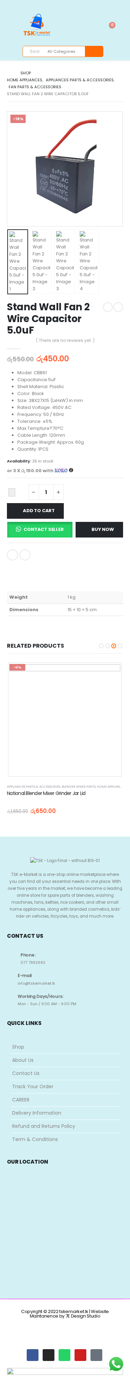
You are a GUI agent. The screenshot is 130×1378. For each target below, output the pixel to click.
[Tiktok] (85, 4)
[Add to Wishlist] (11, 492)
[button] (15, 169)
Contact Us (26, 1073)
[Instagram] (74, 4)
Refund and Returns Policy (43, 1126)
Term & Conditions (35, 1139)
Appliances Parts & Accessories (33, 786)
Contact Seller (43, 529)
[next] (118, 307)
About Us (23, 1060)
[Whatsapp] (64, 1355)
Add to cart (39, 510)
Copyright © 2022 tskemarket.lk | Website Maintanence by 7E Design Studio (65, 1313)
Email (25, 554)
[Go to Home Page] (9, 72)
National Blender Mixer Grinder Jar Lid (46, 793)
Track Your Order (32, 1086)
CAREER (20, 1099)
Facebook (12, 554)
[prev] (108, 307)
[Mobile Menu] (14, 29)
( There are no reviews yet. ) (65, 340)
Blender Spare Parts (79, 786)
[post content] (65, 720)
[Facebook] (52, 4)
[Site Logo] (35, 31)
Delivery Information (36, 1112)
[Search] (94, 51)
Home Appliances (111, 786)
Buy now (103, 529)
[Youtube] (63, 4)
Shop (18, 1046)
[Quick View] (65, 672)
